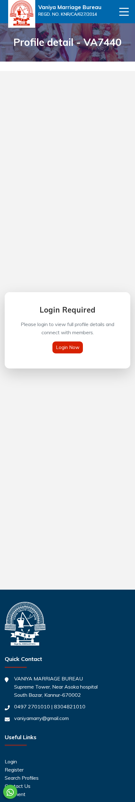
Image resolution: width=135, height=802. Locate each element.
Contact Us (17, 786)
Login (11, 761)
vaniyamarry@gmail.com (41, 718)
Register (14, 770)
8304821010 (69, 706)
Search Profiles (22, 778)
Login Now (67, 347)
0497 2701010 (32, 706)
